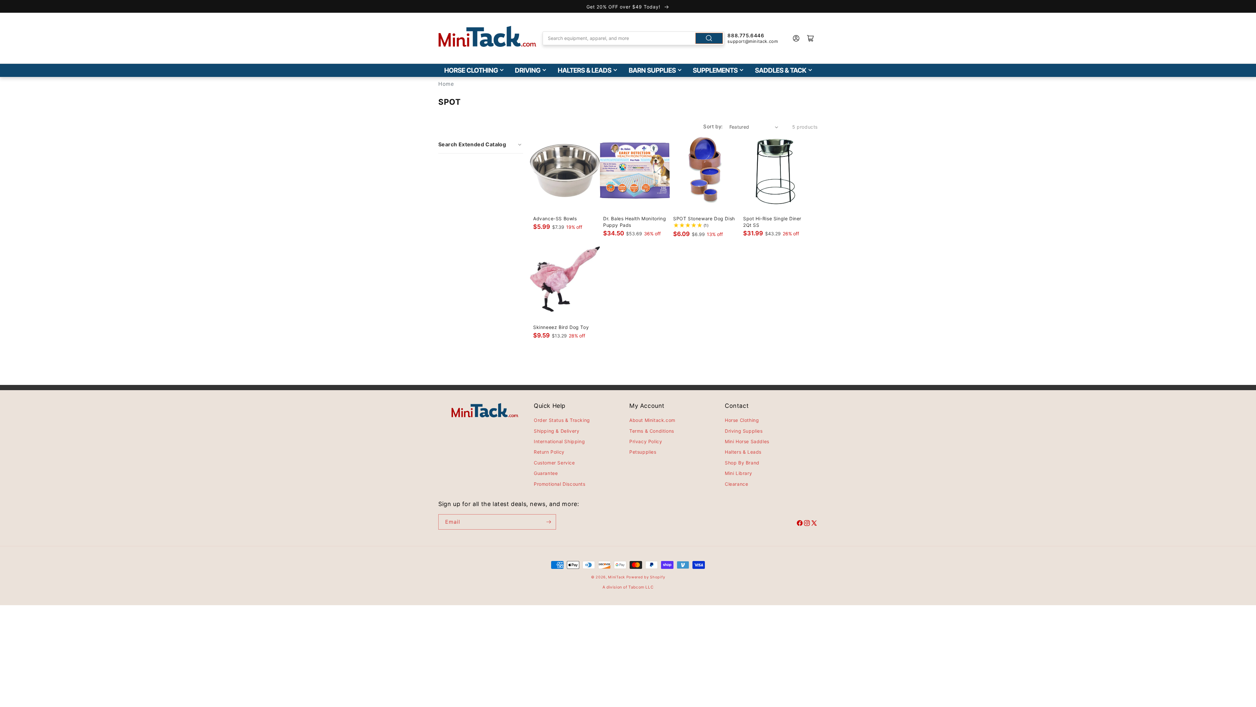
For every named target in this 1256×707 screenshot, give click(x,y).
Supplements (715, 70)
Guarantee (546, 473)
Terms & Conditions (651, 431)
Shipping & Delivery (556, 431)
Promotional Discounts (559, 484)
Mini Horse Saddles (747, 441)
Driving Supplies (744, 431)
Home (446, 84)
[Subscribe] (548, 522)
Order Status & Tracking (562, 420)
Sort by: (713, 126)
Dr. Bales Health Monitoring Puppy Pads (634, 222)
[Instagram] (807, 524)
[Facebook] (799, 524)
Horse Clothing (471, 70)
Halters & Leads (584, 70)
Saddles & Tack (780, 70)
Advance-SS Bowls (555, 218)
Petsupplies (642, 452)
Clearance (736, 484)
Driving (527, 70)
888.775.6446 (745, 35)
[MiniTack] (487, 36)
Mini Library (738, 473)
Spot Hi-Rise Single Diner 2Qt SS (772, 222)
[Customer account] (796, 38)
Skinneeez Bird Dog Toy (561, 327)
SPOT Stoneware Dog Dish (704, 218)
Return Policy (549, 452)
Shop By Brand (742, 462)
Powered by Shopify (645, 577)
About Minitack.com (652, 420)
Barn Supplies (652, 70)
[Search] (709, 38)
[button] (480, 144)
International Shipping (559, 441)
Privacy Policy (645, 441)
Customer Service (554, 462)
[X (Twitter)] (814, 524)
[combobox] (633, 38)
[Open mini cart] (810, 38)
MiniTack (616, 577)
